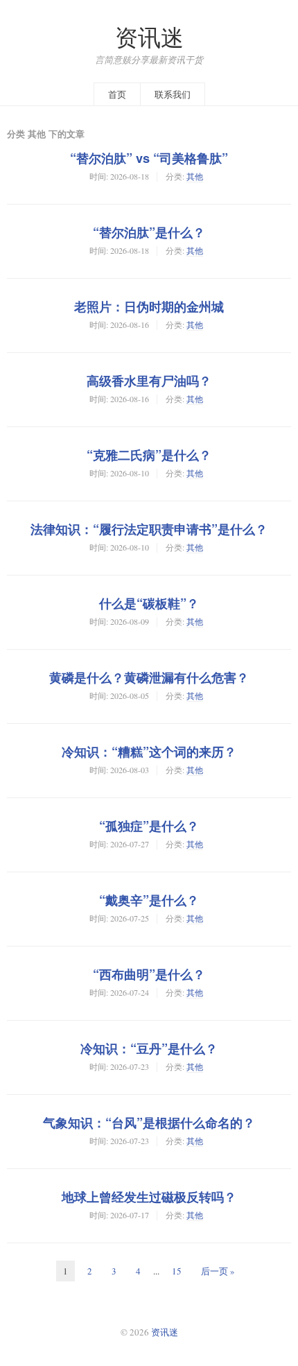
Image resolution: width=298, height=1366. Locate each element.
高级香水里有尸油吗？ (149, 381)
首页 (117, 94)
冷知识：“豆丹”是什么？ (149, 1048)
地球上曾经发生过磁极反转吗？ (149, 1197)
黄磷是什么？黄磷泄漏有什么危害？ (149, 677)
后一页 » (218, 1271)
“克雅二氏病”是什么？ (149, 455)
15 (177, 1271)
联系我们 (173, 94)
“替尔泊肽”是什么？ (149, 232)
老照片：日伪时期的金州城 (149, 306)
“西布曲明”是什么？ (149, 974)
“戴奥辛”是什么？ (149, 900)
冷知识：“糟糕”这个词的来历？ (149, 752)
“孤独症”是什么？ (149, 826)
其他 (194, 176)
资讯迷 (149, 37)
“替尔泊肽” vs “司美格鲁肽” (149, 158)
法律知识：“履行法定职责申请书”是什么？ (149, 529)
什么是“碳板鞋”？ (149, 603)
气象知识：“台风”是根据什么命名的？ (149, 1123)
